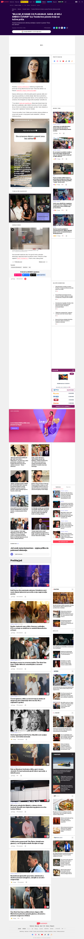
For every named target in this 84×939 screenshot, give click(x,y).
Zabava (19, 9)
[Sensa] (51, 928)
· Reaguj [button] (58, 159)
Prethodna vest (18, 261)
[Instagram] (57, 61)
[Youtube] (63, 61)
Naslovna (14, 9)
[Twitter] (60, 61)
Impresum (27, 931)
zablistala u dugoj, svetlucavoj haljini (26, 90)
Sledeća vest (42, 261)
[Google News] (69, 61)
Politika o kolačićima (48, 931)
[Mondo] (5, 2)
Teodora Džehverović (23, 86)
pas (30, 267)
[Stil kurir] (32, 928)
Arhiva (54, 931)
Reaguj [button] (13, 278)
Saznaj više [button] (14, 428)
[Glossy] (36, 928)
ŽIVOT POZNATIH (22, 258)
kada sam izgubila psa (25, 103)
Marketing (22, 931)
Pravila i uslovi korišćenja (38, 931)
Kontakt (30, 931)
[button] (47, 28)
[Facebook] (54, 61)
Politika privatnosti (60, 931)
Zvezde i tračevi (26, 9)
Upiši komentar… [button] (19, 554)
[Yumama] (57, 928)
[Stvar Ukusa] (64, 928)
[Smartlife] (46, 928)
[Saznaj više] (72, 589)
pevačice (25, 267)
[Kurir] (19, 928)
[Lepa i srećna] (41, 928)
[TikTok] (66, 61)
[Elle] (28, 928)
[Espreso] (24, 928)
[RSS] (72, 61)
